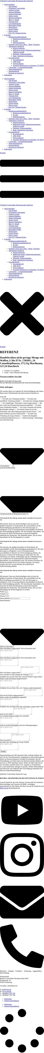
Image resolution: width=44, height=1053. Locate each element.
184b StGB (17, 62)
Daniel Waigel (13, 29)
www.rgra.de (6, 991)
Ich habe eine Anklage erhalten (33, 401)
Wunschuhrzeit (5, 600)
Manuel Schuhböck (15, 18)
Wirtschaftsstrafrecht (15, 69)
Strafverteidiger (9, 4)
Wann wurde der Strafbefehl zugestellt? (13, 697)
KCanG (15, 41)
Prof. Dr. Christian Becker (17, 33)
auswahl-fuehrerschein (7, 468)
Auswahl (3, 397)
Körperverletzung (19, 48)
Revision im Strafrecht (16, 73)
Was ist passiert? (5, 740)
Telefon (3, 596)
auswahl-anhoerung (6, 420)
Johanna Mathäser (15, 12)
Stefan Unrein (13, 16)
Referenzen (8, 75)
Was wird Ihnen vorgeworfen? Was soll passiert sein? (18, 648)
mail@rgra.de (6, 989)
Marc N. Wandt (14, 20)
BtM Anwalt (4, 788)
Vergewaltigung (18, 64)
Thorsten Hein (13, 22)
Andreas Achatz (14, 10)
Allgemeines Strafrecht (16, 46)
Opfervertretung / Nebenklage (32, 418)
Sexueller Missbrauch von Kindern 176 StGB (28, 65)
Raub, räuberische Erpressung (23, 56)
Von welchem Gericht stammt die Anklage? (15, 675)
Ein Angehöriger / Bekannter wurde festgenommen (20, 403)
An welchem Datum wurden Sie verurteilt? (14, 716)
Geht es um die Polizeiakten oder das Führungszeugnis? (19, 725)
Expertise (7, 35)
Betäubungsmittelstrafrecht (17, 37)
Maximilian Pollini (15, 25)
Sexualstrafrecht (14, 58)
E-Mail (2, 594)
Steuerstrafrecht (14, 71)
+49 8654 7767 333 (8, 993)
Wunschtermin (5, 598)
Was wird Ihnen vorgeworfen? (10, 673)
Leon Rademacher (15, 23)
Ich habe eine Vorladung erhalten (14, 399)
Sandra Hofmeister (15, 14)
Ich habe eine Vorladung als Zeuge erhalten (14, 742)
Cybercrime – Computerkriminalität (20, 67)
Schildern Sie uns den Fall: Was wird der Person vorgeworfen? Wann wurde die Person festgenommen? (21, 678)
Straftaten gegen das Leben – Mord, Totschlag (24, 44)
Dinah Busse (13, 27)
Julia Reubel (13, 6)
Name (2, 592)
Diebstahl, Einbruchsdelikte (22, 54)
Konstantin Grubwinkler (17, 8)
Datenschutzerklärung (11, 1001)
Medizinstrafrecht (19, 43)
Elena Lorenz (13, 31)
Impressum (8, 999)
